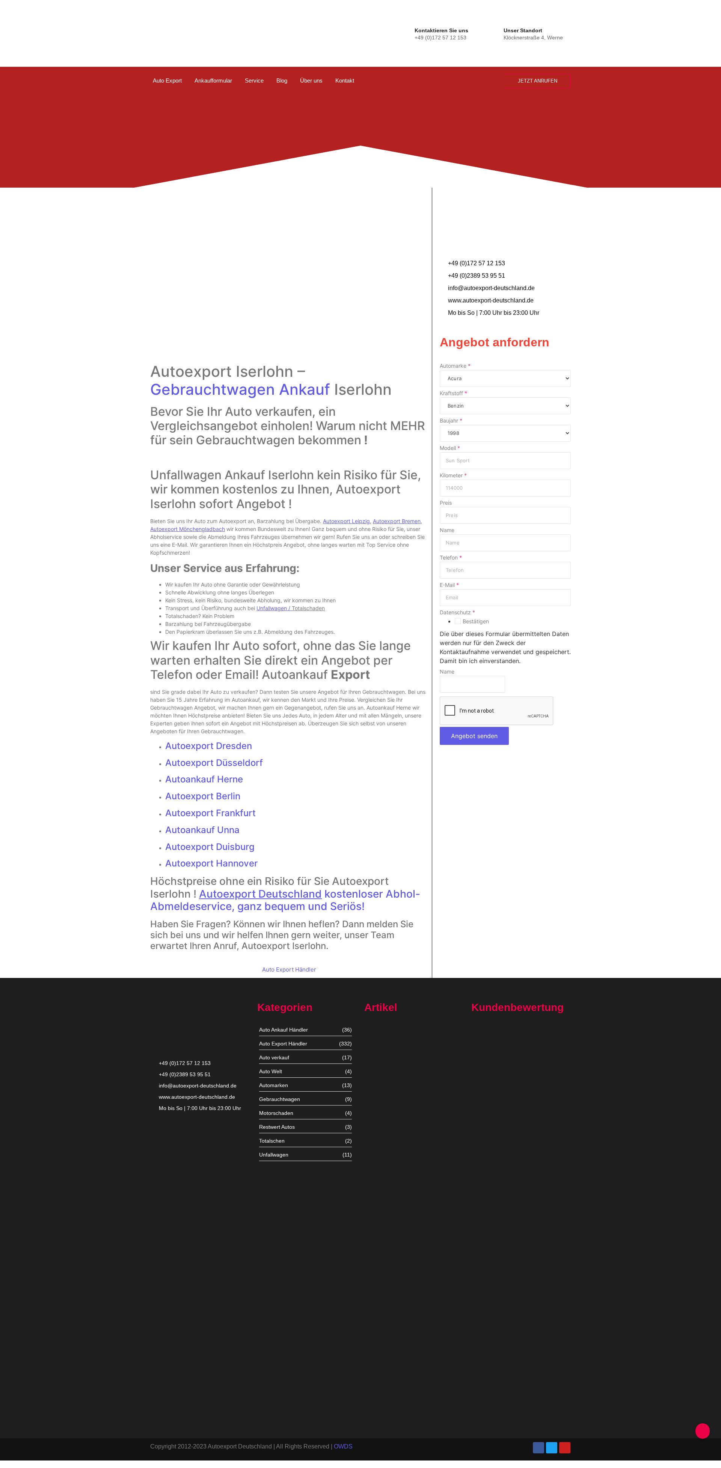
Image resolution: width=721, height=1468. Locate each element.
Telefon (451, 557)
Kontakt (344, 80)
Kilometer (453, 475)
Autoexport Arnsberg (389, 1409)
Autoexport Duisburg (210, 846)
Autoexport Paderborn (391, 1363)
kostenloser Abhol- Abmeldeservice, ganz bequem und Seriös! (285, 900)
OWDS (343, 1446)
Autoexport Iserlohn (388, 1294)
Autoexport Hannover (211, 863)
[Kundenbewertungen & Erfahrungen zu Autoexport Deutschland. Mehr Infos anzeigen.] (684, 100)
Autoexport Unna (385, 1095)
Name (447, 530)
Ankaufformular (213, 80)
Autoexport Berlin (202, 796)
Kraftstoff (453, 393)
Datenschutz (457, 612)
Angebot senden (474, 736)
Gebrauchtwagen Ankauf (240, 389)
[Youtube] (564, 1447)
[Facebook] (538, 1447)
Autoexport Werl (384, 1164)
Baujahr (451, 420)
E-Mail (449, 585)
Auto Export (167, 80)
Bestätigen (476, 621)
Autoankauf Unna (202, 829)
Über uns (311, 80)
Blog (281, 80)
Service (254, 80)
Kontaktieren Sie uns (441, 30)
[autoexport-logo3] (175, 32)
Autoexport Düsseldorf (214, 762)
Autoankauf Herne (204, 779)
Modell (450, 448)
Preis (446, 502)
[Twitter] (551, 1447)
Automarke (455, 366)
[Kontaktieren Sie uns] (407, 32)
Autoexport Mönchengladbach (400, 1229)
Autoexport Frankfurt (210, 813)
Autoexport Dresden (208, 745)
